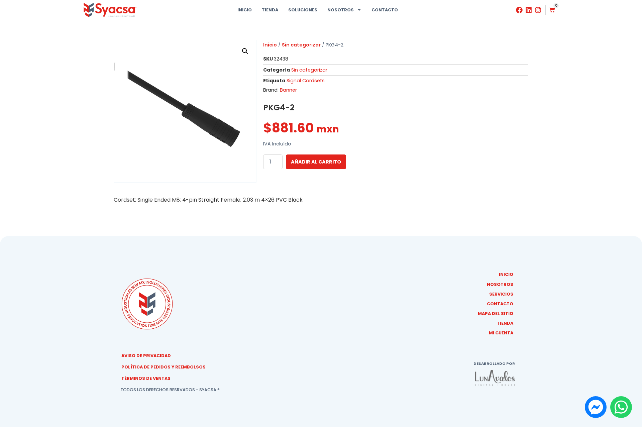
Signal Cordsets (306, 80)
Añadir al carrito (316, 161)
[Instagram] (538, 10)
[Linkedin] (528, 10)
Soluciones (302, 10)
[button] (245, 51)
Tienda (270, 10)
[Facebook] (519, 10)
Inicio (244, 10)
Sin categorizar (301, 44)
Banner (288, 90)
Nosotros (340, 10)
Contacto (384, 10)
